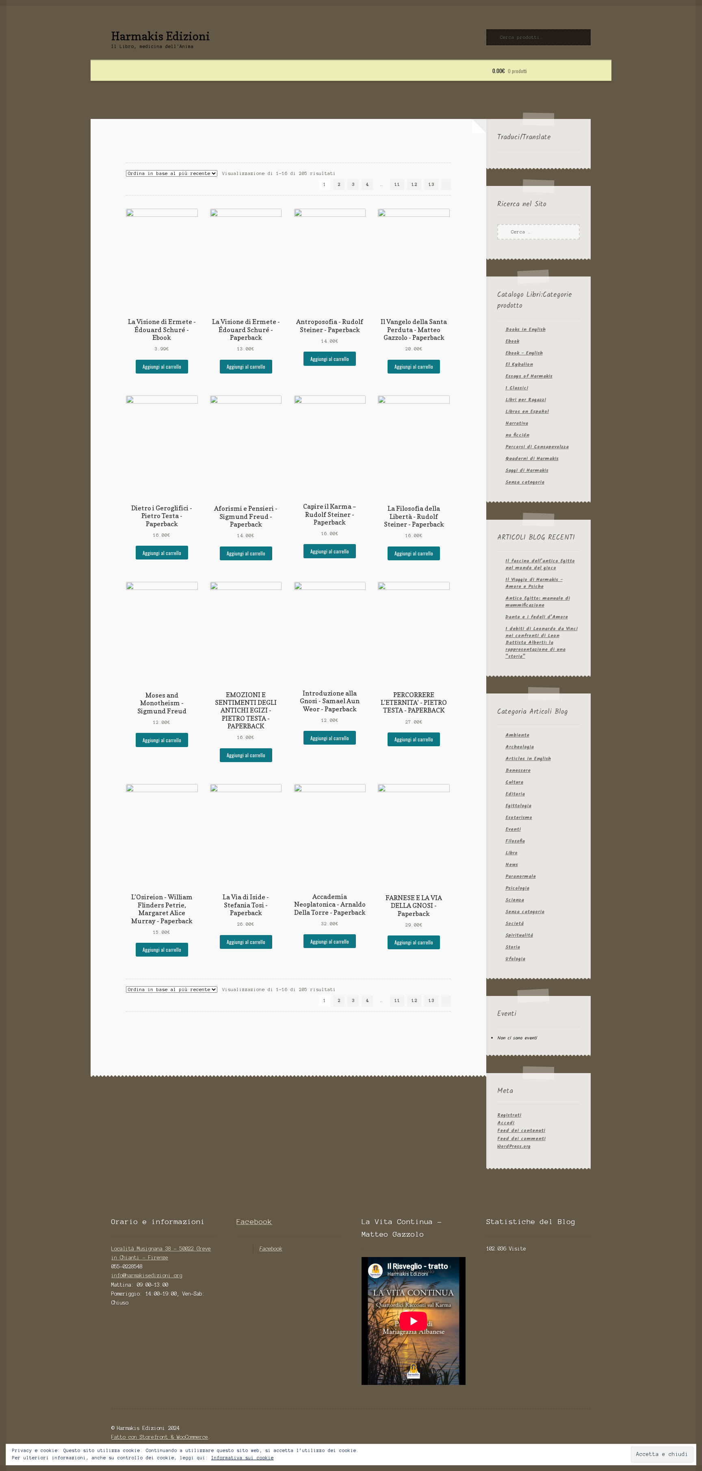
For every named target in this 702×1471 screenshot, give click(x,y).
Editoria (515, 794)
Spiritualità (519, 935)
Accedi (505, 1123)
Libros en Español (527, 411)
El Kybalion (519, 364)
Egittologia (518, 806)
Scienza (514, 900)
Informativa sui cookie (242, 1457)
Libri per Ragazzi (525, 400)
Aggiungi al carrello (162, 366)
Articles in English (528, 759)
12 (414, 184)
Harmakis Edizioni (160, 36)
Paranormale (520, 876)
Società (514, 923)
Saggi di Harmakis (526, 470)
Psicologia (517, 888)
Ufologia (515, 959)
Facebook (254, 1222)
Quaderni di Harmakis (532, 458)
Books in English (525, 329)
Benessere (518, 770)
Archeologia (519, 747)
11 (397, 184)
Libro (511, 853)
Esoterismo (518, 817)
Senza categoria (524, 482)
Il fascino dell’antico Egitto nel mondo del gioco (540, 564)
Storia (512, 947)
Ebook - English (524, 353)
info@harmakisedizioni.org (146, 1275)
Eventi (513, 829)
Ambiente (517, 735)
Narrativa (516, 423)
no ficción (517, 435)
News (511, 864)
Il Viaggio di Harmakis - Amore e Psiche (534, 583)
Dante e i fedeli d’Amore (536, 617)
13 (431, 184)
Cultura (514, 782)
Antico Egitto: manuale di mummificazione (537, 601)
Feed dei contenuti (521, 1130)
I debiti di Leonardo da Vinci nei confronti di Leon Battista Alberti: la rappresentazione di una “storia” (541, 642)
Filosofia (515, 841)
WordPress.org (514, 1146)
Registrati (509, 1115)
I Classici (516, 388)
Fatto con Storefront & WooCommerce (159, 1437)
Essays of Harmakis (528, 376)
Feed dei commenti (521, 1139)
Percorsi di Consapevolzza (537, 447)
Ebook (512, 341)
